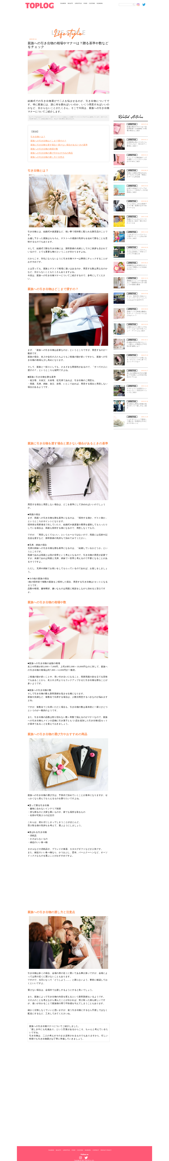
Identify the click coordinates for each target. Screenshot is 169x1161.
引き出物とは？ (37, 137)
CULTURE (92, 3)
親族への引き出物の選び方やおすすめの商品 (51, 153)
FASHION (63, 3)
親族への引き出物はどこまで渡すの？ (48, 141)
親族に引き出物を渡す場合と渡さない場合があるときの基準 (59, 145)
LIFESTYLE (78, 3)
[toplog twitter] (145, 4)
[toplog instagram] (139, 4)
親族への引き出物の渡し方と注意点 (47, 157)
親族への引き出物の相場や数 (44, 149)
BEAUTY (70, 3)
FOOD (85, 3)
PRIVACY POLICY (106, 1150)
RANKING (100, 3)
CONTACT (96, 1150)
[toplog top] (39, 5)
